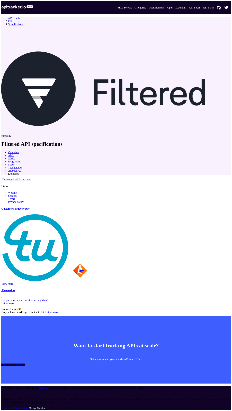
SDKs (11, 158)
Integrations (14, 161)
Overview (13, 152)
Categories (140, 7)
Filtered (12, 21)
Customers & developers (15, 208)
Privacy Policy (20, 408)
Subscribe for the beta (13, 365)
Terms (11, 198)
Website (12, 192)
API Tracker (14, 18)
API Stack (208, 7)
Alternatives (14, 170)
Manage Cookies (37, 408)
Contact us (6, 408)
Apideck (43, 387)
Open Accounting (176, 7)
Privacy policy (16, 201)
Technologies (15, 167)
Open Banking (156, 7)
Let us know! (52, 312)
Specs (11, 164)
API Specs (194, 7)
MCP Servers (125, 7)
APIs (11, 155)
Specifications (15, 24)
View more (7, 283)
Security (12, 195)
